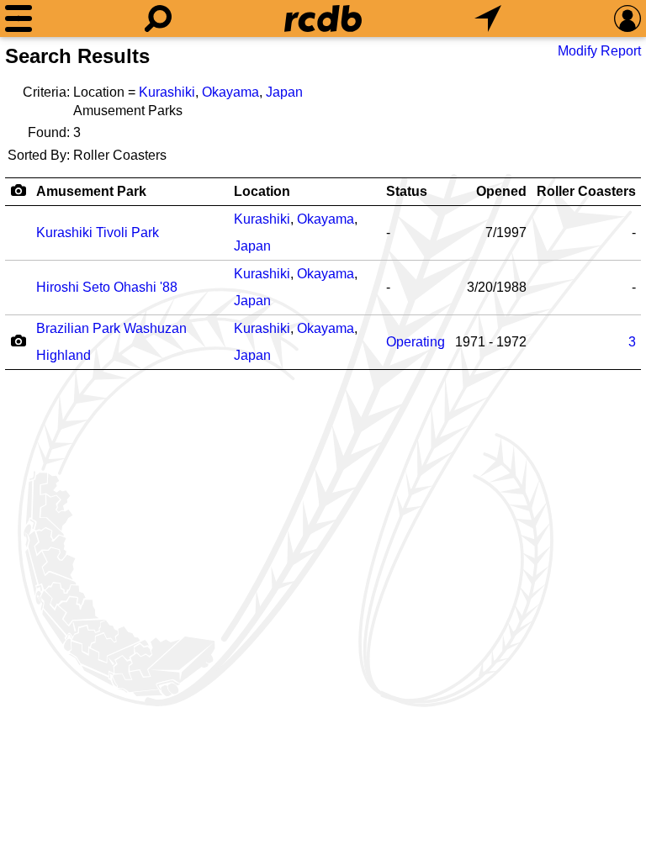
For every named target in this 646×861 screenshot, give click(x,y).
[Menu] (18, 18)
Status (406, 191)
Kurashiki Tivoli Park (97, 232)
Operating (415, 342)
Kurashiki (167, 92)
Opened (501, 191)
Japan (284, 92)
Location (262, 191)
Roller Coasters (586, 191)
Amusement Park (91, 191)
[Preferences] (627, 18)
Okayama (230, 92)
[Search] (158, 18)
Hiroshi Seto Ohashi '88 (106, 287)
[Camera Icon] (18, 340)
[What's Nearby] (487, 18)
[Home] (323, 18)
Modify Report (599, 51)
